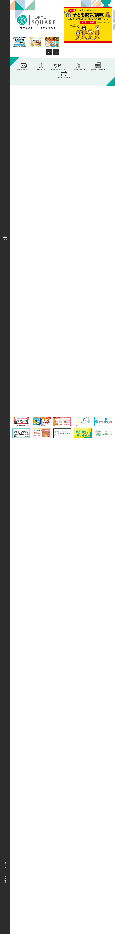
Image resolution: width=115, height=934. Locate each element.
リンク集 (68, 544)
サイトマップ (54, 544)
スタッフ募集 (81, 549)
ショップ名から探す (93, 373)
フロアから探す (31, 372)
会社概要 (41, 549)
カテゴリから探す (62, 373)
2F (62, 384)
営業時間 (5, 879)
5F (62, 393)
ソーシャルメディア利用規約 (60, 549)
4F (30, 393)
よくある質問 (39, 544)
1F (30, 384)
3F (95, 384)
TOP (5, 865)
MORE (89, 172)
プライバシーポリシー (85, 544)
